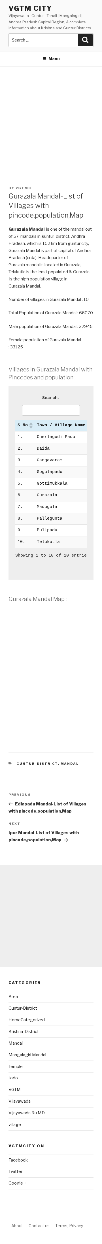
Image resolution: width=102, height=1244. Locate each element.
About (17, 1225)
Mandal (70, 764)
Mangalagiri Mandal (27, 1054)
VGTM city (30, 8)
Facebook (18, 1160)
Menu (54, 58)
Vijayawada (19, 1101)
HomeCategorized (26, 1019)
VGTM (14, 1089)
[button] (30, 425)
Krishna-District (23, 1031)
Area (13, 996)
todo (13, 1077)
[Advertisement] (51, 120)
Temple (15, 1066)
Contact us (39, 1225)
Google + (17, 1183)
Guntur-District (37, 764)
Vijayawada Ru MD (26, 1112)
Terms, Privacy (69, 1225)
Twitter (15, 1171)
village (14, 1124)
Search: (51, 398)
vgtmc (23, 188)
